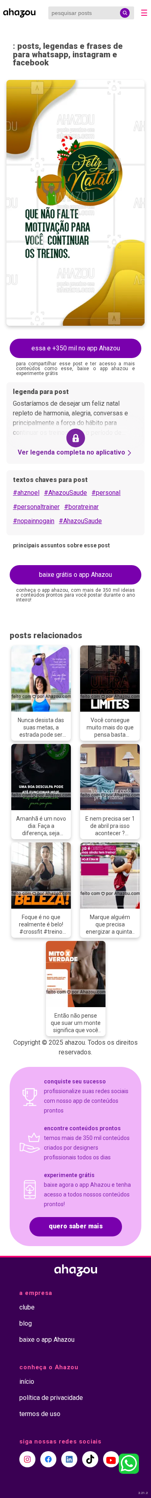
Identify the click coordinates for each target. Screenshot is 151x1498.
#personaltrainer (36, 507)
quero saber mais (76, 1226)
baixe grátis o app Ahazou (75, 574)
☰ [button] (144, 13)
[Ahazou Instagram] (27, 1459)
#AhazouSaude (65, 493)
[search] (125, 13)
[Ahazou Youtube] (111, 1459)
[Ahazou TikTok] (90, 1459)
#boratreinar (81, 507)
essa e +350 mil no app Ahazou (75, 348)
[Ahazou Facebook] (48, 1459)
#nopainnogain (33, 521)
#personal (105, 493)
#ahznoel (26, 493)
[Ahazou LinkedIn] (69, 1459)
